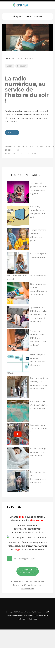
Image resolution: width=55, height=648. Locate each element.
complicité (10, 146)
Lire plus (12, 132)
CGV (10, 615)
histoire (32, 146)
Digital (9, 65)
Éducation (21, 65)
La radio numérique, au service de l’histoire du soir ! (26, 89)
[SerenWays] (20, 4)
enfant (21, 146)
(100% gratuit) (27, 571)
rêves (24, 154)
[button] (27, 0)
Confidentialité (19, 615)
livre (41, 146)
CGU (47, 612)
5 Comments (27, 58)
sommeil (34, 154)
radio (15, 154)
